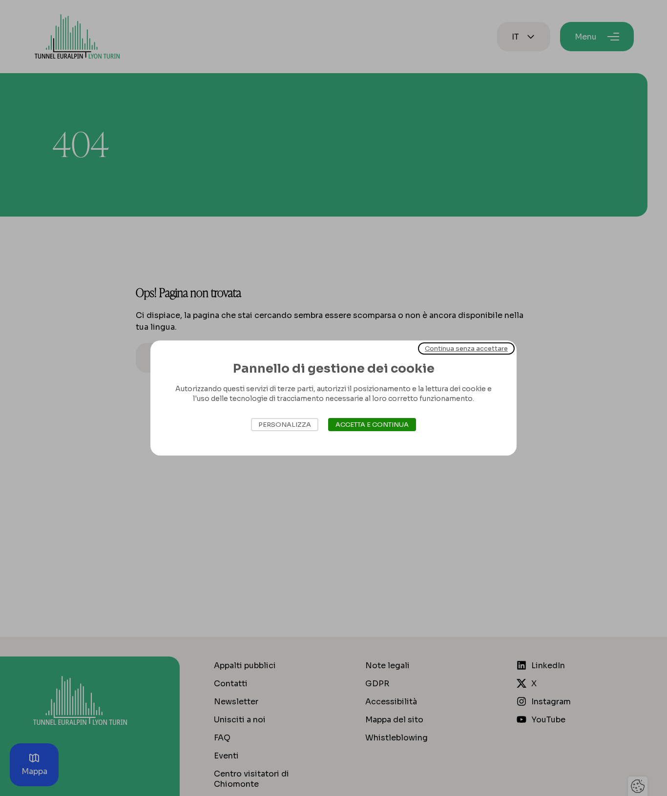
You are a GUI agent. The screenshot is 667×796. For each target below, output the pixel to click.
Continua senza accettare (466, 348)
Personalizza (284, 424)
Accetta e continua (372, 424)
